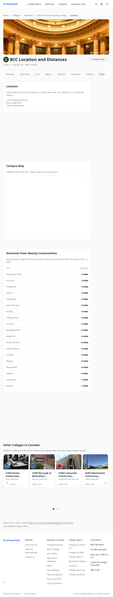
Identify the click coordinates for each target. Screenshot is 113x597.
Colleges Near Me (77, 570)
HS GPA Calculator (98, 549)
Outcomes (75, 74)
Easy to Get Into (54, 579)
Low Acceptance (54, 583)
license (105, 52)
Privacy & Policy (30, 594)
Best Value (52, 553)
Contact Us (30, 557)
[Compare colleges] (101, 4)
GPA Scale (94, 570)
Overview (10, 74)
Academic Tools (78, 4)
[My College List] (107, 4)
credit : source (95, 52)
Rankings (50, 4)
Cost (37, 74)
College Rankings (55, 544)
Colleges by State (77, 574)
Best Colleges (53, 549)
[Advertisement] (47, 134)
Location (103, 74)
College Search (76, 557)
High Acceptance (55, 574)
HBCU (49, 565)
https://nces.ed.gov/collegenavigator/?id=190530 (50, 523)
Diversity (61, 74)
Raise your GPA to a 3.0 (99, 556)
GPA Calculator (97, 544)
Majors (48, 74)
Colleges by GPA (76, 552)
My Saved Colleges (77, 561)
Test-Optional (53, 570)
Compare (63, 4)
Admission (25, 74)
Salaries (90, 74)
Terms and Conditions (11, 594)
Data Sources (31, 544)
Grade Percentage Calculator (98, 563)
